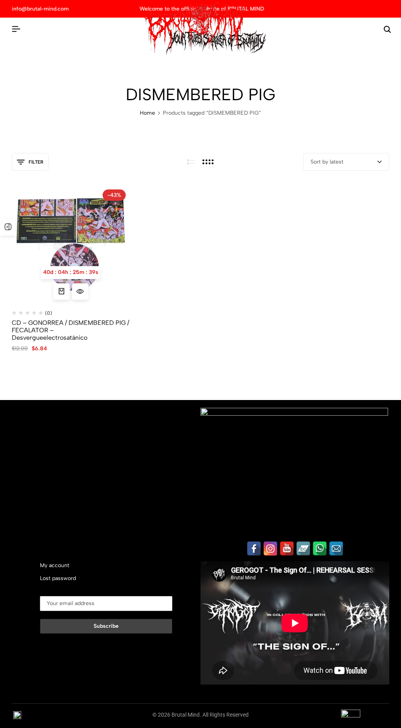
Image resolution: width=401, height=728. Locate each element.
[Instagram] (270, 548)
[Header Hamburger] (16, 29)
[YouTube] (287, 548)
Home (147, 113)
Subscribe (106, 626)
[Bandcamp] (303, 548)
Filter (36, 162)
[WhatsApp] (319, 548)
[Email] (336, 548)
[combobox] (346, 162)
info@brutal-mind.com (40, 8)
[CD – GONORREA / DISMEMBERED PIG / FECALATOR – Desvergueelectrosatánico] (71, 244)
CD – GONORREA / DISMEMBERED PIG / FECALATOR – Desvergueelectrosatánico (70, 330)
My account (54, 565)
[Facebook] (254, 548)
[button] (61, 291)
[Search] (387, 29)
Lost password (58, 578)
